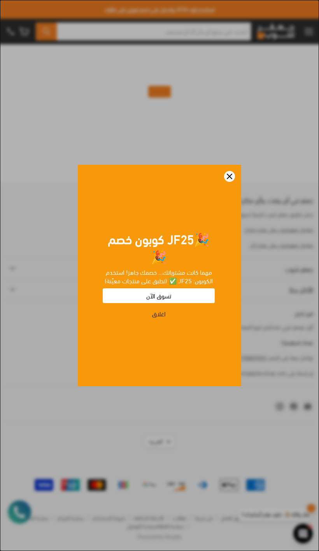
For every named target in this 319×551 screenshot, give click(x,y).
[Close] (229, 176)
